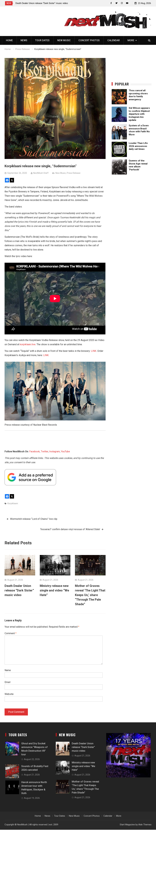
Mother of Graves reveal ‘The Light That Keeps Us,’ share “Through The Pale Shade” (90, 595)
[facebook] (111, 3)
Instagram (54, 451)
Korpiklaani (12, 503)
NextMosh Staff (41, 173)
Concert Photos (89, 40)
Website (9, 694)
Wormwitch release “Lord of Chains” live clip (33, 518)
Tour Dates (42, 40)
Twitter (44, 451)
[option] (43, 3)
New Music (64, 40)
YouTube (65, 451)
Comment (10, 633)
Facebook (34, 451)
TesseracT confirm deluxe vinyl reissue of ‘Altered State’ (70, 529)
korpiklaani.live (27, 344)
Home (9, 40)
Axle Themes (144, 824)
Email (7, 682)
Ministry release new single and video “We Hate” (39, 3)
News (24, 40)
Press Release (73, 173)
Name (8, 670)
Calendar (113, 40)
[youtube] (127, 3)
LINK (93, 351)
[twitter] (116, 3)
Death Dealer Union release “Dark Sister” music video (19, 590)
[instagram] (121, 3)
